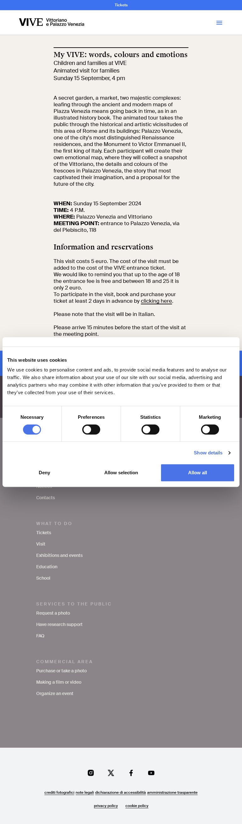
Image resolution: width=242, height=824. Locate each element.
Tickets (121, 5)
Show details (208, 452)
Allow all (197, 472)
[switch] (91, 429)
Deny (44, 472)
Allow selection (121, 472)
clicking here (156, 300)
